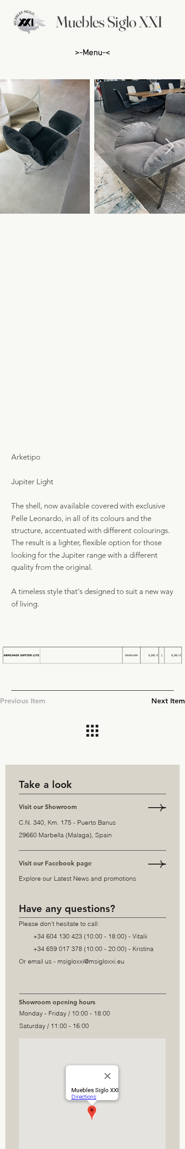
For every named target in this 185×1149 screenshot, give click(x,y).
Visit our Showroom (48, 807)
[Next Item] (169, 146)
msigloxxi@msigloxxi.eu (90, 961)
